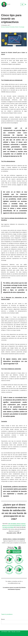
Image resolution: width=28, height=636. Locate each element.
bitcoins (3, 27)
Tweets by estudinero (7, 614)
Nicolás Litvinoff (22, 634)
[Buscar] (25, 4)
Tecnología (21, 27)
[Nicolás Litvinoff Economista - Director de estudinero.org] (5, 4)
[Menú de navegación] (22, 4)
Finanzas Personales (10, 27)
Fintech (16, 27)
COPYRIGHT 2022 (6, 634)
